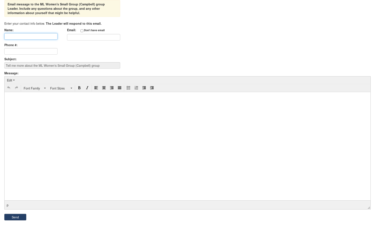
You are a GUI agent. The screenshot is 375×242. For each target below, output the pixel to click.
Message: (11, 73)
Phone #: (11, 45)
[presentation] (10, 80)
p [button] (7, 205)
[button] (8, 88)
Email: (86, 30)
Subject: (10, 59)
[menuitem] (11, 80)
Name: (9, 30)
